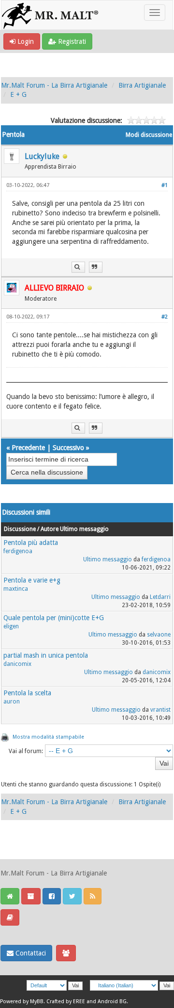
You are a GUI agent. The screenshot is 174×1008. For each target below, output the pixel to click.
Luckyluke (42, 156)
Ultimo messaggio (107, 559)
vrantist (160, 709)
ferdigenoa (17, 551)
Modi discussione (149, 135)
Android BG (112, 1001)
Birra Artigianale (142, 85)
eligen (11, 626)
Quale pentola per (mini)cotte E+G (53, 618)
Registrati (71, 41)
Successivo (68, 447)
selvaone (159, 634)
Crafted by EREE (65, 1001)
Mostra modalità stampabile (48, 737)
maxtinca (15, 588)
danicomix (17, 664)
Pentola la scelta (27, 693)
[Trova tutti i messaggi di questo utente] (78, 267)
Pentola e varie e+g (31, 580)
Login (24, 41)
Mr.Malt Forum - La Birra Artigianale (54, 85)
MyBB (37, 1001)
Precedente (28, 447)
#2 (164, 317)
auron (11, 701)
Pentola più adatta (30, 542)
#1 (164, 185)
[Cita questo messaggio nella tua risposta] (95, 267)
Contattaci (30, 953)
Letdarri (160, 597)
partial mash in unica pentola (45, 655)
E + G (18, 94)
